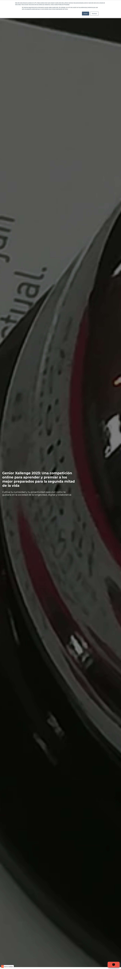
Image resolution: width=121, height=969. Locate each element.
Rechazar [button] (94, 13)
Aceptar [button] (86, 13)
